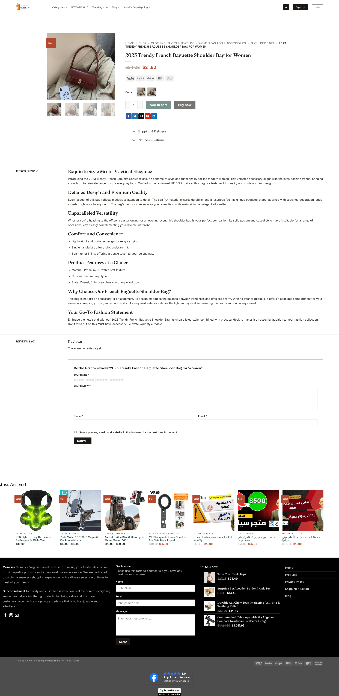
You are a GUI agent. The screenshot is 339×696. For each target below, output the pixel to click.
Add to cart (158, 105)
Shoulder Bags (262, 43)
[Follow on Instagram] (11, 615)
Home (129, 43)
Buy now (185, 105)
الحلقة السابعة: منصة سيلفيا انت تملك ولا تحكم (213, 539)
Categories (58, 7)
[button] (51, 96)
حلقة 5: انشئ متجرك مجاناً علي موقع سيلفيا (301, 539)
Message (121, 611)
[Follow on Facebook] (5, 615)
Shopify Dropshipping (135, 7)
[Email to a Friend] (141, 116)
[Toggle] (134, 132)
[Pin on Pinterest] (148, 116)
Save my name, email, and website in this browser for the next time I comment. (128, 432)
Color (128, 92)
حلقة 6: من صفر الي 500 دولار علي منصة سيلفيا (256, 539)
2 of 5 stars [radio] (80, 380)
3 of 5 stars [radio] (89, 380)
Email (202, 416)
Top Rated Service (177, 677)
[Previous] (53, 66)
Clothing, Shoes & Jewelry (172, 43)
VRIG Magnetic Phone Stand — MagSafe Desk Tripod (167, 539)
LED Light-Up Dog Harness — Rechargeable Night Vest (33, 539)
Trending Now (100, 7)
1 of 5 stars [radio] (74, 380)
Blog (114, 7)
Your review (82, 385)
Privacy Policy (24, 660)
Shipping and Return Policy (49, 660)
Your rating (82, 374)
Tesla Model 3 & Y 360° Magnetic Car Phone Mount (79, 539)
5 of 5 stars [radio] (116, 380)
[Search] (286, 7)
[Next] (109, 66)
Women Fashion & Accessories (222, 43)
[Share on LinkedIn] (154, 116)
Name (78, 416)
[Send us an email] (17, 615)
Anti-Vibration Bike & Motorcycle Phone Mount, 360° (124, 539)
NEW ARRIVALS (79, 7)
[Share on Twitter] (135, 116)
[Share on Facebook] (129, 116)
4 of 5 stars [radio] (101, 380)
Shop (142, 43)
